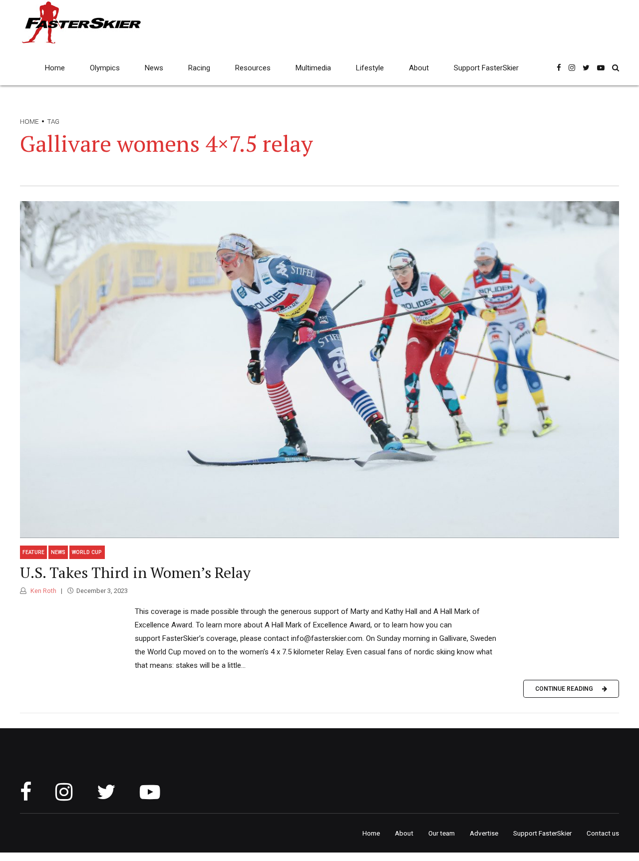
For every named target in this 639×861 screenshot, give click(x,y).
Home (55, 67)
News (154, 67)
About (419, 67)
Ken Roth (42, 590)
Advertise (484, 833)
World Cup (87, 552)
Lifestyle (370, 67)
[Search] (615, 67)
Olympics (105, 67)
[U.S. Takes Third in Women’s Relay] (319, 369)
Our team (441, 833)
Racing (199, 67)
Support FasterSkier (486, 67)
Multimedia (313, 67)
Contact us (603, 833)
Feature (33, 552)
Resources (253, 67)
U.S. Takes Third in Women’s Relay (135, 572)
